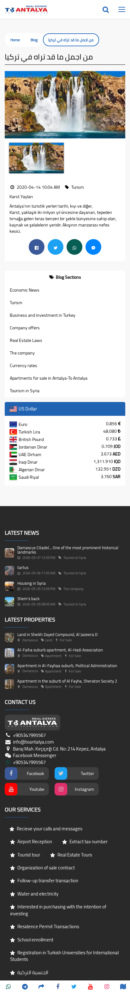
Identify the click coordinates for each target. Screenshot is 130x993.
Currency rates (23, 365)
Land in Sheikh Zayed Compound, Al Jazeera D (57, 634)
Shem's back (28, 598)
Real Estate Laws (26, 340)
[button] (9, 105)
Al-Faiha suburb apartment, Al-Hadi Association (60, 650)
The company (22, 353)
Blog (34, 39)
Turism (16, 302)
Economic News (24, 290)
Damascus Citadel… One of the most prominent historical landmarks (67, 550)
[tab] (65, 277)
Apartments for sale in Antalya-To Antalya (48, 378)
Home (15, 39)
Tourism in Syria (24, 391)
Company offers (25, 328)
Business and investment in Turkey (42, 315)
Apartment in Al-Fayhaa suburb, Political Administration (67, 665)
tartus (22, 567)
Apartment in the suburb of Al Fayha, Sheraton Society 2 (67, 681)
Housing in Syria (31, 583)
